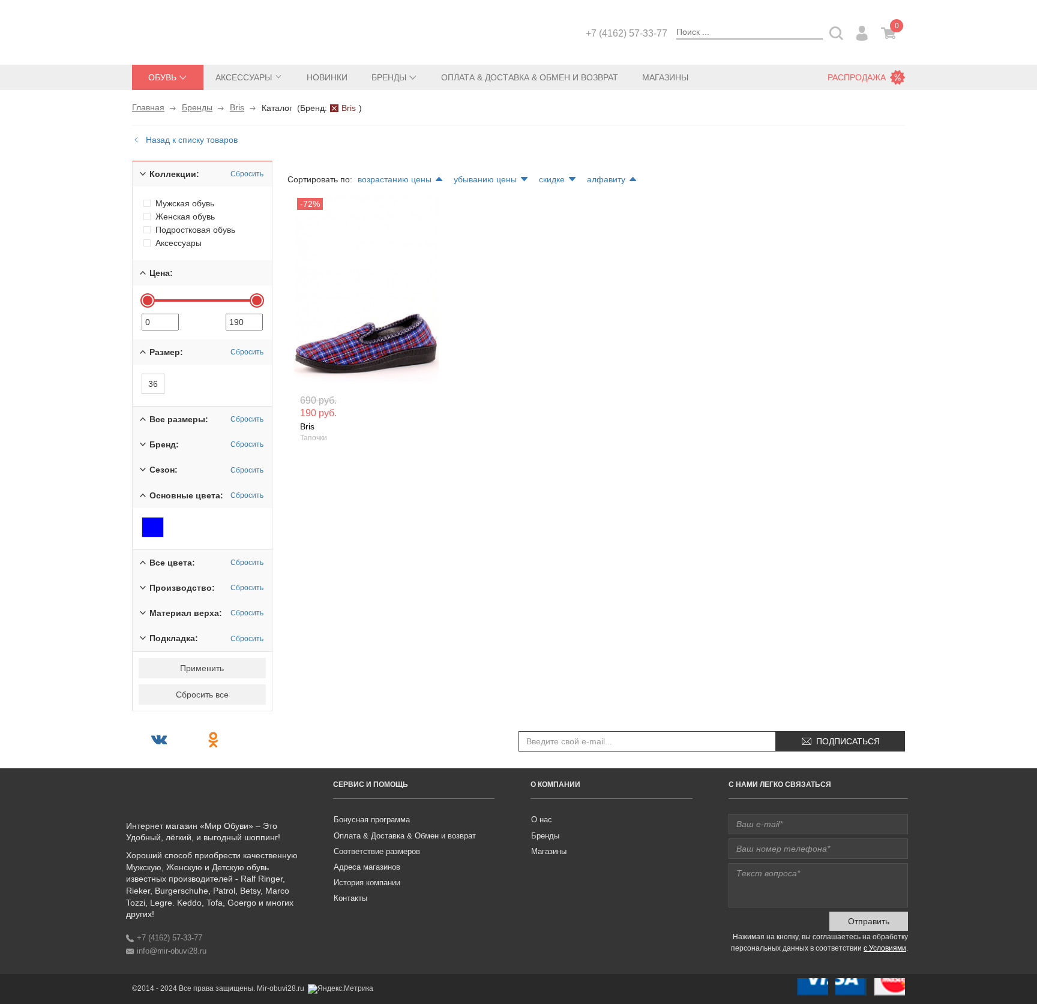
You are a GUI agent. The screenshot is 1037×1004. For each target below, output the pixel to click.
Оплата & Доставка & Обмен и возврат (529, 77)
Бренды (197, 107)
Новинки (327, 77)
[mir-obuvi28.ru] (192, 31)
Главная (148, 107)
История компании (367, 882)
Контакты (350, 898)
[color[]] (153, 527)
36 (153, 384)
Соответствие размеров (377, 851)
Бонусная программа (372, 819)
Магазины (665, 77)
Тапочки (313, 438)
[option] (366, 291)
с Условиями (885, 948)
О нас (541, 819)
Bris (237, 107)
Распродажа (857, 77)
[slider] (148, 300)
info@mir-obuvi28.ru (171, 950)
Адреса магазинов (367, 866)
